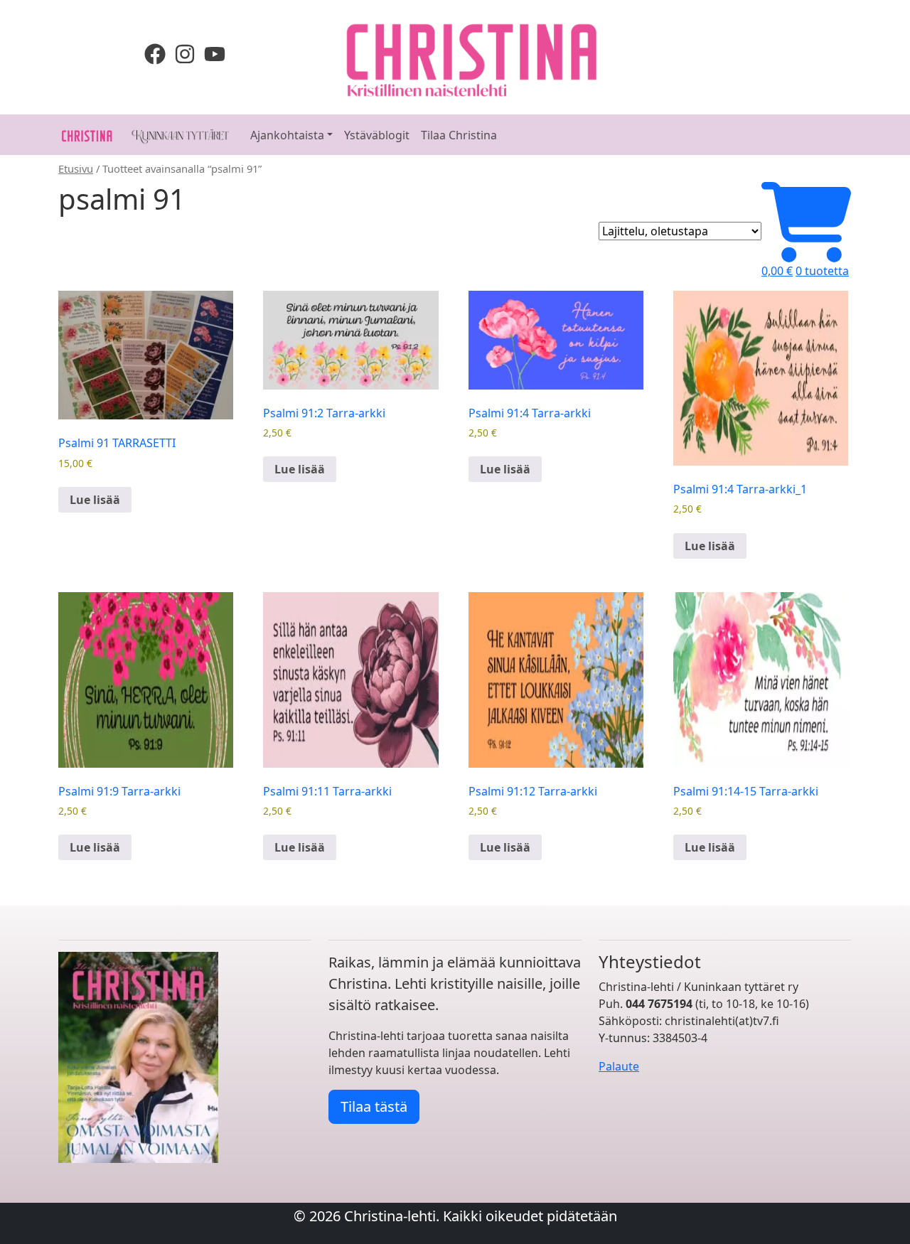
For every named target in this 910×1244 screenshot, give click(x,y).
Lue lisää (95, 500)
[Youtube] (214, 53)
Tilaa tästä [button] (374, 1106)
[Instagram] (187, 53)
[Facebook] (157, 53)
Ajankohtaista (287, 135)
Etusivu (75, 168)
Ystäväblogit (377, 135)
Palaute (619, 1066)
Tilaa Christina (459, 135)
